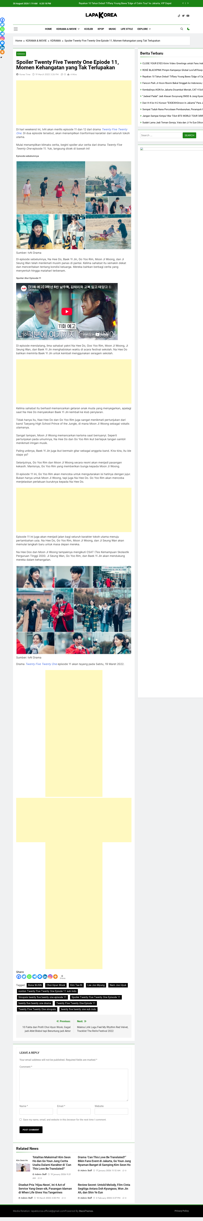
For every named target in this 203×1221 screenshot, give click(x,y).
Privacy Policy (182, 1211)
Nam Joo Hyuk (118, 985)
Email (61, 1106)
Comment (26, 1066)
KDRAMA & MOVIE (66, 29)
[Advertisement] (73, 102)
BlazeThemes (86, 1211)
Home (48, 29)
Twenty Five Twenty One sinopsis (37, 1009)
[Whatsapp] (29, 976)
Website (99, 1106)
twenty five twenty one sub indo (78, 1009)
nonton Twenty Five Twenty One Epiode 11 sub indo (47, 991)
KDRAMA (21, 53)
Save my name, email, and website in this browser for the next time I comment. (64, 1119)
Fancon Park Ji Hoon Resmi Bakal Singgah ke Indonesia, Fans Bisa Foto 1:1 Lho (129, 3)
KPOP (101, 29)
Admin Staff (40, 1174)
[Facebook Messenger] (39, 976)
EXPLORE (143, 29)
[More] (55, 976)
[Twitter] (24, 976)
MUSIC (112, 29)
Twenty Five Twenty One (41, 664)
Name (24, 1106)
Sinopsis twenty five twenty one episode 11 (42, 997)
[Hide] (1, 57)
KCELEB (88, 29)
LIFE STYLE (127, 29)
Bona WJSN (35, 985)
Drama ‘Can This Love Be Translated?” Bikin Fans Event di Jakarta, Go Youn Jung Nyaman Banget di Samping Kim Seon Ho (104, 1161)
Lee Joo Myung (96, 985)
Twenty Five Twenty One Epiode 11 (75, 1003)
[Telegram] (34, 976)
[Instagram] (50, 976)
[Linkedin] (45, 976)
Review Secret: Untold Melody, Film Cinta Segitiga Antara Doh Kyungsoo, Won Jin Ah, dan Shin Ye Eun (104, 1188)
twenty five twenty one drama (34, 1003)
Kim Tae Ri (76, 985)
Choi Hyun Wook (56, 985)
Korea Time (25, 74)
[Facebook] (18, 976)
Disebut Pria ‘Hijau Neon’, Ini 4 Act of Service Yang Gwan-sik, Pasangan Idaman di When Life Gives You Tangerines (45, 1188)
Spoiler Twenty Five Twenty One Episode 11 (96, 997)
